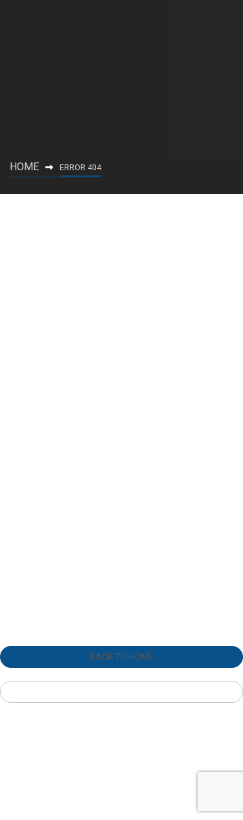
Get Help (122, 692)
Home (24, 167)
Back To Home (121, 657)
